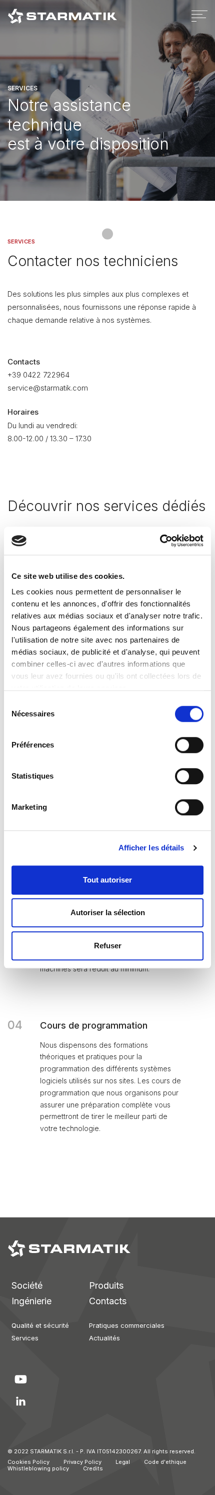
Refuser (108, 945)
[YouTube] (21, 1379)
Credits (93, 1468)
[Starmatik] (63, 16)
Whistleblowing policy (38, 1468)
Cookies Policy (29, 1461)
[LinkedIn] (21, 1401)
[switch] (178, 745)
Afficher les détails (151, 847)
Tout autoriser (107, 880)
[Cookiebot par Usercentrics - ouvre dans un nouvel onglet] (160, 540)
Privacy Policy (83, 1461)
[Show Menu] (200, 16)
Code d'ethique (165, 1461)
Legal (123, 1461)
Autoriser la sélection (107, 912)
